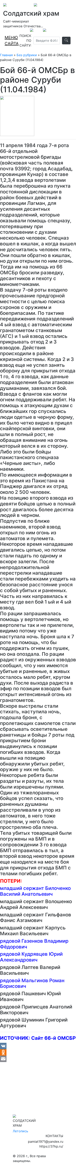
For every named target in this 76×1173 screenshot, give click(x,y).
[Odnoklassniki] (38, 1052)
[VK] (38, 1046)
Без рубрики (27, 55)
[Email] (38, 1059)
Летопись (20, 1131)
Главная (6, 55)
